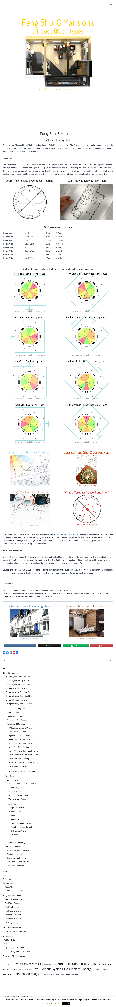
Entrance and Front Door (20, 823)
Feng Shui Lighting (16, 808)
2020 (4, 964)
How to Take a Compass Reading (21, 771)
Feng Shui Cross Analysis (19, 739)
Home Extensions (15, 791)
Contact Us (7, 883)
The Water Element (13, 915)
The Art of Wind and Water (14, 956)
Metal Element (7, 974)
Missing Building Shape (18, 795)
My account (8, 936)
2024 (25, 964)
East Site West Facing (17, 732)
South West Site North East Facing (23, 762)
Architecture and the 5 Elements (22, 784)
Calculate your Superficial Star (17, 684)
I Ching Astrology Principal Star (18, 692)
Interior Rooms (14, 812)
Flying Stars (105, 969)
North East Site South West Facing (23, 743)
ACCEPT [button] (66, 1003)
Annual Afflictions (49, 964)
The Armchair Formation (18, 799)
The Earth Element (12, 903)
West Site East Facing (17, 766)
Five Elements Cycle (13, 899)
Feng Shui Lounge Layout (21, 827)
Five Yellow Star (96, 969)
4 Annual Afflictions (15, 716)
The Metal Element (13, 911)
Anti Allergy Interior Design (18, 850)
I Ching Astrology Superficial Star (19, 696)
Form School (10, 776)
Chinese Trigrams (15, 788)
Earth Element (107, 964)
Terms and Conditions (14, 891)
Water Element (55, 974)
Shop (5, 944)
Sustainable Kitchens (15, 866)
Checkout (7, 879)
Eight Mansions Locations (19, 736)
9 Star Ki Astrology (11, 673)
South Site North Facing (18, 759)
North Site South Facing (18, 747)
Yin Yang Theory (11, 922)
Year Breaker (75, 974)
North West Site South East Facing (23, 751)
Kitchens (14, 835)
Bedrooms (14, 819)
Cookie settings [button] (53, 1003)
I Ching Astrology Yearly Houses (18, 704)
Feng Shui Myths (19, 969)
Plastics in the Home (15, 854)
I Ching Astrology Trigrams (16, 700)
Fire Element (28, 969)
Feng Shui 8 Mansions (16, 724)
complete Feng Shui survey (67, 534)
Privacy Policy (9, 940)
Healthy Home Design (14, 846)
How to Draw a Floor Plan (15, 931)
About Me (9, 887)
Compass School (12, 712)
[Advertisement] (58, 109)
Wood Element (65, 974)
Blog (4, 875)
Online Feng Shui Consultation (17, 951)
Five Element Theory (76, 969)
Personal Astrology (26, 974)
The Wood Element (13, 919)
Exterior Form (12, 780)
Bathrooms (15, 815)
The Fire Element (12, 907)
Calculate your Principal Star (17, 681)
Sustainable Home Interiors (18, 862)
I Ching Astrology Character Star (18, 688)
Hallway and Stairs (18, 831)
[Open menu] (111, 4)
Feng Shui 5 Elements (12, 895)
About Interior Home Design (14, 842)
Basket (6, 871)
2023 (18, 964)
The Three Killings (45, 974)
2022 (12, 964)
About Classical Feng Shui (14, 709)
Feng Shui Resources (12, 927)
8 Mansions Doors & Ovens (20, 728)
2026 (38, 964)
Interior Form (12, 804)
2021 (8, 964)
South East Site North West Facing (23, 755)
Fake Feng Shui (8, 969)
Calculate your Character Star (17, 677)
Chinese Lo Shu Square (17, 720)
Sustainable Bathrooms (16, 858)
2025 (31, 964)
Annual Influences (70, 964)
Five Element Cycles (47, 969)
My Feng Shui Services (14, 948)
